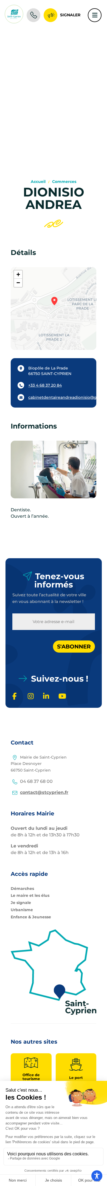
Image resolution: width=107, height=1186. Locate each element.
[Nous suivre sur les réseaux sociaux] (16, 697)
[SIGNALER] (50, 14)
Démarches (22, 888)
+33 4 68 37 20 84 (45, 385)
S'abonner (74, 646)
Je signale (21, 902)
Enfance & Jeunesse (31, 916)
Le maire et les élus (30, 895)
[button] (53, 303)
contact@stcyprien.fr (44, 792)
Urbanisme (22, 909)
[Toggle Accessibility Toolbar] (97, 1176)
